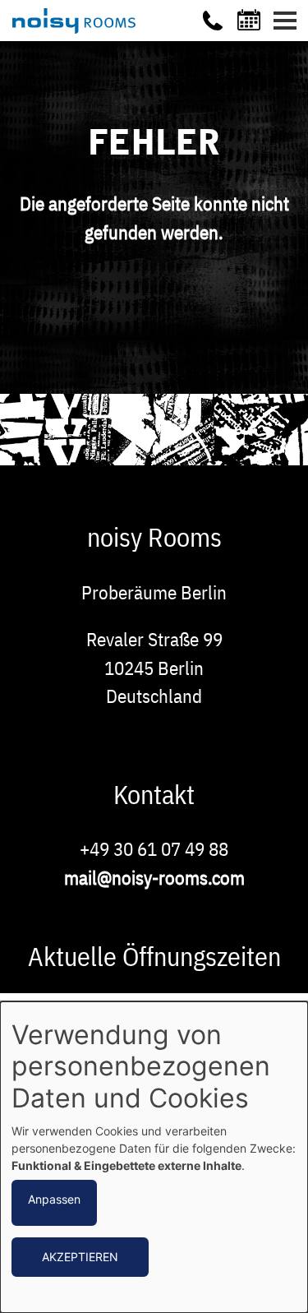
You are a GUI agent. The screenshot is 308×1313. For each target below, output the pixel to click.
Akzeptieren (80, 1257)
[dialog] (154, 1157)
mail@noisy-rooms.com (154, 877)
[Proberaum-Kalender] (251, 19)
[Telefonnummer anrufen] (213, 20)
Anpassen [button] (54, 1199)
